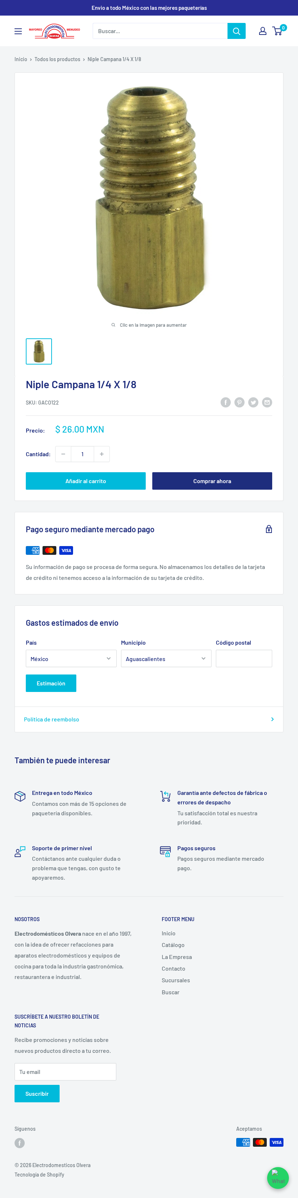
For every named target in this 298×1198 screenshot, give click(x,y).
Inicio (21, 59)
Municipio (133, 642)
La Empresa (177, 956)
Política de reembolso (51, 719)
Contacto (173, 968)
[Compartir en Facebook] (226, 401)
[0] (277, 31)
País (31, 642)
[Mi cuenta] (262, 31)
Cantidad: (38, 453)
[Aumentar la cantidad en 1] (101, 454)
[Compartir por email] (267, 401)
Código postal (233, 642)
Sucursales (176, 979)
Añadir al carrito (85, 480)
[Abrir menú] (18, 31)
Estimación (51, 683)
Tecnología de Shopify (39, 1174)
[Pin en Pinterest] (239, 401)
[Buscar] (236, 31)
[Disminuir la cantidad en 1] (63, 454)
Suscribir (37, 1093)
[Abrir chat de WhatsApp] (278, 1178)
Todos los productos (57, 59)
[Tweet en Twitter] (253, 401)
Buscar (171, 991)
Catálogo (173, 944)
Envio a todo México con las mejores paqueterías (149, 7)
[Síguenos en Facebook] (20, 1143)
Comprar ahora (212, 480)
